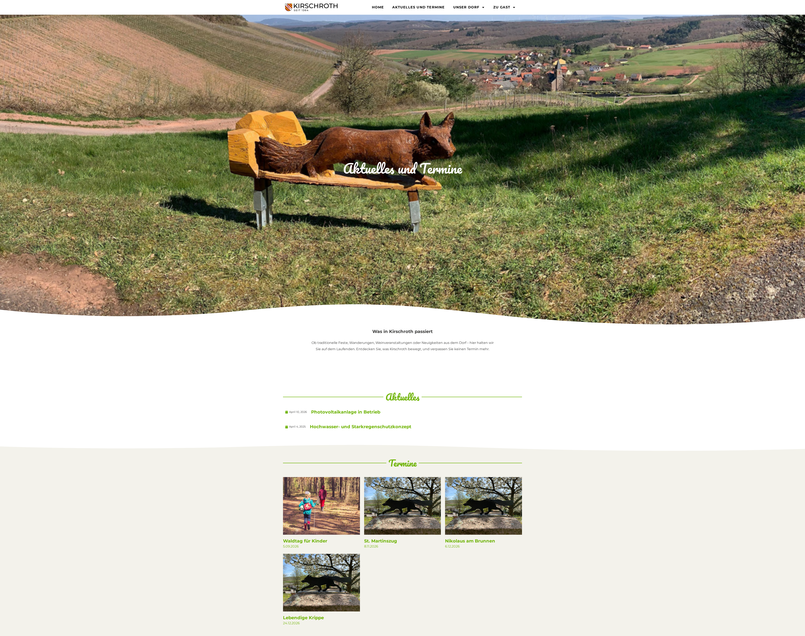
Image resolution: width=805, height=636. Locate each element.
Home (378, 7)
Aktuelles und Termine (418, 7)
